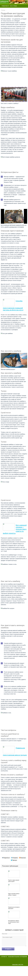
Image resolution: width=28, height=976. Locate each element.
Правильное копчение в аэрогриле (14, 908)
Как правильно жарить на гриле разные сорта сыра (13, 922)
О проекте (4, 956)
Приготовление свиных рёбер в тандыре (13, 894)
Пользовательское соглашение (17, 956)
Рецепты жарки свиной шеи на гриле (13, 881)
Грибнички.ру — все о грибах (9, 6)
